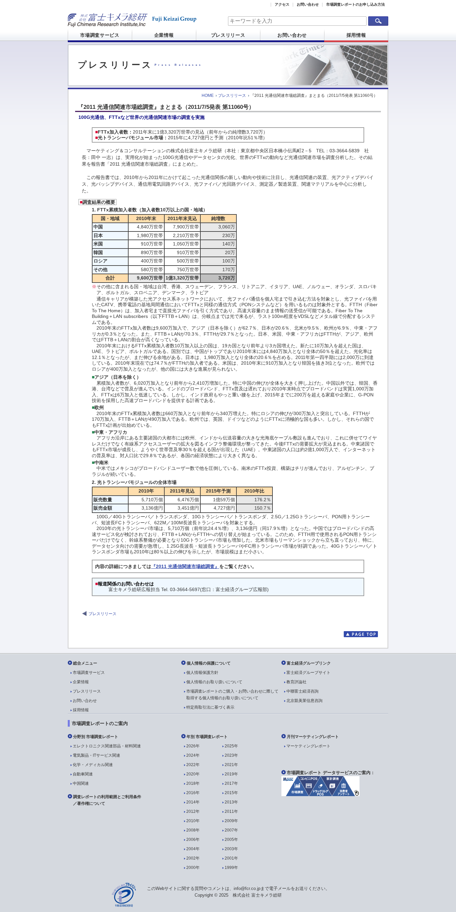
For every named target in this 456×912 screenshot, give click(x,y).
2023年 (231, 755)
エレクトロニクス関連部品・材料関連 (107, 746)
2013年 (231, 802)
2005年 (231, 839)
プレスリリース (228, 35)
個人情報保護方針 (202, 672)
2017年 (231, 783)
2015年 (231, 792)
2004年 (193, 849)
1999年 (231, 867)
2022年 (193, 764)
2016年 (193, 792)
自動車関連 (83, 774)
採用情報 (356, 35)
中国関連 (81, 783)
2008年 (193, 830)
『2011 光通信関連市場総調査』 (185, 566)
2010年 (193, 820)
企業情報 (164, 35)
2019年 (231, 774)
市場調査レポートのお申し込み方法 (355, 4)
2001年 (231, 858)
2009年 (231, 820)
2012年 (193, 811)
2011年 (231, 811)
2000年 (193, 867)
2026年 (193, 746)
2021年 (231, 764)
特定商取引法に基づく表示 (210, 707)
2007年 (231, 830)
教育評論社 (296, 682)
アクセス (282, 4)
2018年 (193, 783)
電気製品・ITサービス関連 (96, 755)
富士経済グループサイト (308, 672)
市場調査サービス (100, 35)
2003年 (231, 849)
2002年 (193, 858)
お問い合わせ (308, 4)
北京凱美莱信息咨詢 (304, 700)
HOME (208, 95)
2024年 (193, 755)
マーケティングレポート (308, 746)
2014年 (193, 802)
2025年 (231, 746)
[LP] (320, 794)
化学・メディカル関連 (93, 764)
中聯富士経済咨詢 (302, 691)
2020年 (193, 774)
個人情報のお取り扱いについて (214, 682)
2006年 (193, 839)
